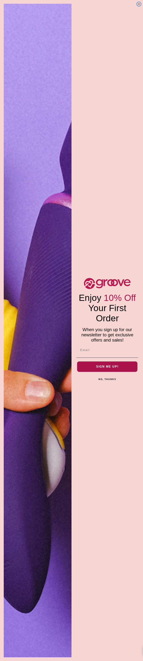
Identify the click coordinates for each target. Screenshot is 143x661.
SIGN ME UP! (107, 366)
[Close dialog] (139, 4)
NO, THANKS (107, 379)
